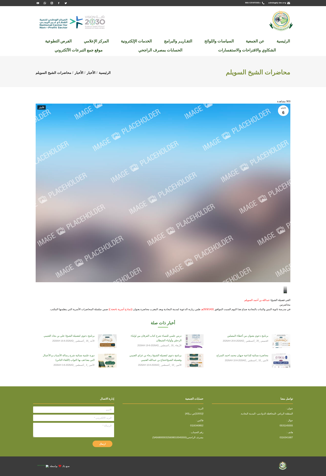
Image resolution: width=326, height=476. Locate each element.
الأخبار (41, 107)
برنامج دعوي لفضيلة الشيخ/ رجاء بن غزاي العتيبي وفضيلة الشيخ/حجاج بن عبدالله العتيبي (155, 357)
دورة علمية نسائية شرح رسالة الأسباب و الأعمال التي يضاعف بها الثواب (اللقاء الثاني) (69, 357)
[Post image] (281, 341)
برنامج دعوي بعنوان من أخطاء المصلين (247, 335)
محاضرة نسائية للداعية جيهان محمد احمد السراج (242, 355)
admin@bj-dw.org (277, 3)
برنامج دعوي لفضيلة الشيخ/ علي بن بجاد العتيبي (69, 335)
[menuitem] (283, 41)
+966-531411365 (253, 3)
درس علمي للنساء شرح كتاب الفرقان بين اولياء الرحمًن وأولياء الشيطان (156, 338)
